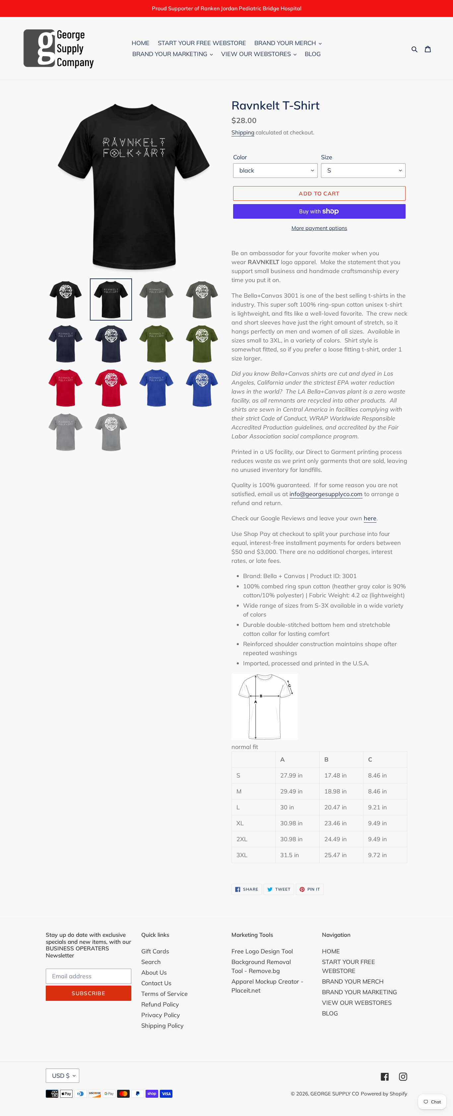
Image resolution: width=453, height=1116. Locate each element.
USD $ (61, 1075)
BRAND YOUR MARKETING (359, 992)
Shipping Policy (162, 1025)
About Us (154, 972)
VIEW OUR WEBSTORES (357, 1002)
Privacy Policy (160, 1015)
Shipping (242, 132)
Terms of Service (164, 994)
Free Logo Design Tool (262, 951)
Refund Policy (160, 1004)
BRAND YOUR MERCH (353, 981)
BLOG (330, 1013)
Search (151, 962)
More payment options (319, 228)
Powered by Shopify (384, 1093)
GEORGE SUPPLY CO (334, 1093)
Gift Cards (155, 951)
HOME (331, 951)
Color (240, 157)
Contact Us (156, 983)
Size (326, 157)
